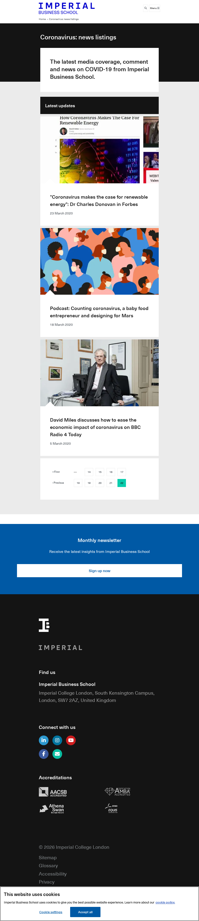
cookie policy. (165, 902)
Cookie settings (50, 912)
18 (78, 483)
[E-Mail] (57, 754)
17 (121, 472)
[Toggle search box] (145, 8)
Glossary (48, 865)
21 (110, 483)
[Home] (67, 8)
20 (100, 483)
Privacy (46, 881)
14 (89, 472)
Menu (153, 8)
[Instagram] (57, 740)
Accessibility (52, 873)
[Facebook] (44, 754)
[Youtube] (71, 740)
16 (110, 472)
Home (42, 19)
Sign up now (99, 570)
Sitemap (48, 857)
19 (89, 483)
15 (100, 472)
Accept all (85, 912)
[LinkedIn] (44, 740)
